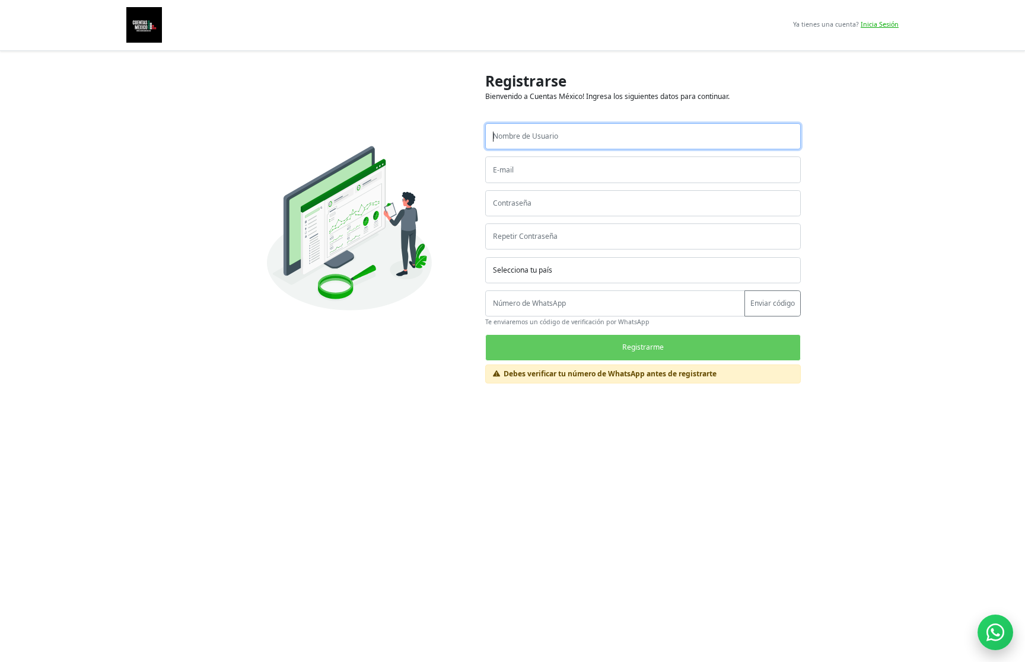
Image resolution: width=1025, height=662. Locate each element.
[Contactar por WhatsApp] (995, 632)
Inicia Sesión (880, 24)
